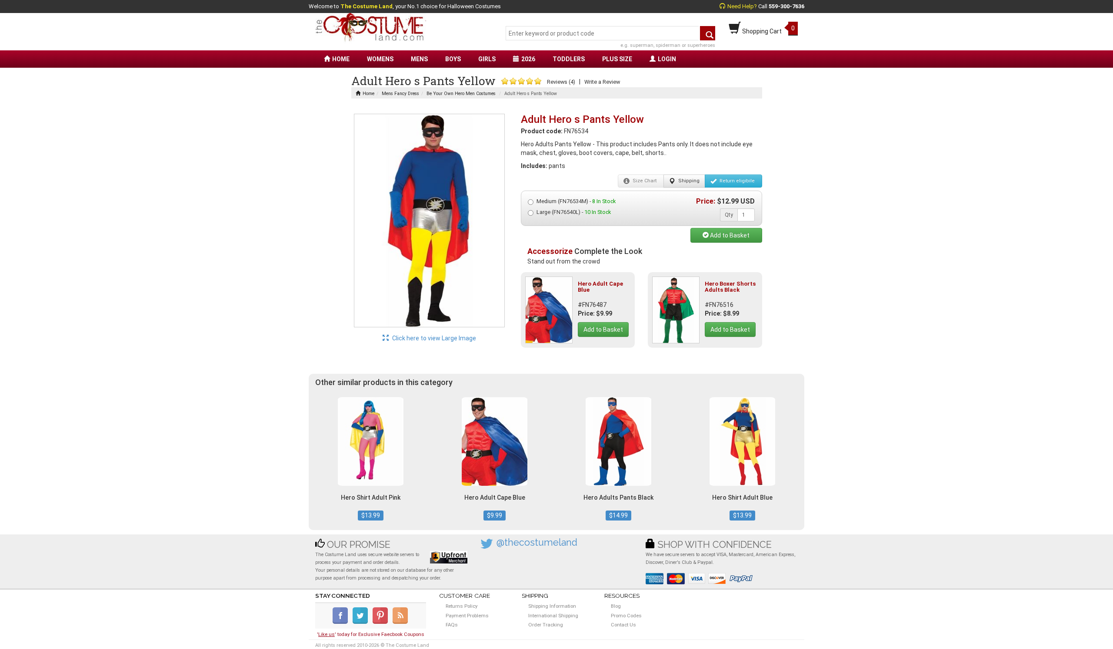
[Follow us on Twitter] (362, 622)
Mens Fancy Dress (400, 93)
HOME (341, 59)
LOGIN (667, 59)
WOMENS (380, 59)
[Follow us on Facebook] (342, 622)
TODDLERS (569, 59)
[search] (707, 33)
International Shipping (553, 616)
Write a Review (602, 82)
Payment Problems (467, 616)
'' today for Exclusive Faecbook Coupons (370, 634)
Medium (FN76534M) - (576, 201)
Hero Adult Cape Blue (600, 286)
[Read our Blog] (401, 622)
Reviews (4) (561, 82)
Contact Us (623, 625)
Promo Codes (626, 616)
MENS (419, 59)
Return (736, 181)
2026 (528, 59)
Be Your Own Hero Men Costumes (461, 93)
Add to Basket (729, 235)
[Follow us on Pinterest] (382, 622)
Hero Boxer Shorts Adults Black (730, 286)
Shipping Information (552, 606)
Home (368, 93)
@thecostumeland (537, 542)
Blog (616, 606)
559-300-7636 (786, 6)
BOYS (453, 59)
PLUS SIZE (617, 59)
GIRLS (487, 59)
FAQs (452, 625)
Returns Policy (461, 606)
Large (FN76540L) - (574, 212)
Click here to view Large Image (433, 338)
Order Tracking (545, 625)
